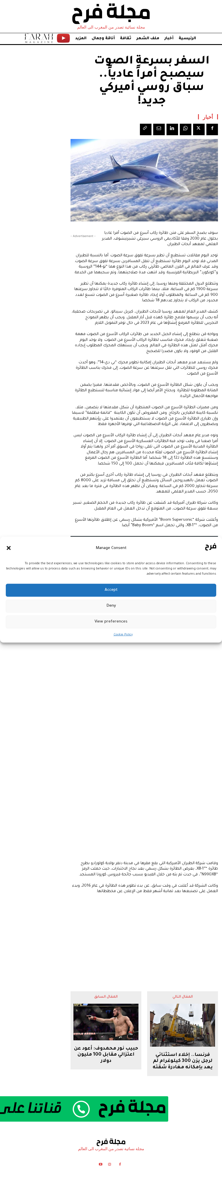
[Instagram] (109, 1165)
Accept (111, 590)
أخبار (208, 116)
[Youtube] (100, 1165)
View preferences (111, 622)
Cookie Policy (123, 634)
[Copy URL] (145, 129)
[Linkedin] (172, 129)
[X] (199, 129)
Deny (111, 606)
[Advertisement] (144, 938)
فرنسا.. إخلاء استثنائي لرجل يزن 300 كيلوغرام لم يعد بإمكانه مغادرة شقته (183, 1061)
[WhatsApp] (185, 129)
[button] (9, 548)
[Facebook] (212, 129)
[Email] (159, 129)
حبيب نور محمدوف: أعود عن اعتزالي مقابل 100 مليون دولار (106, 1055)
